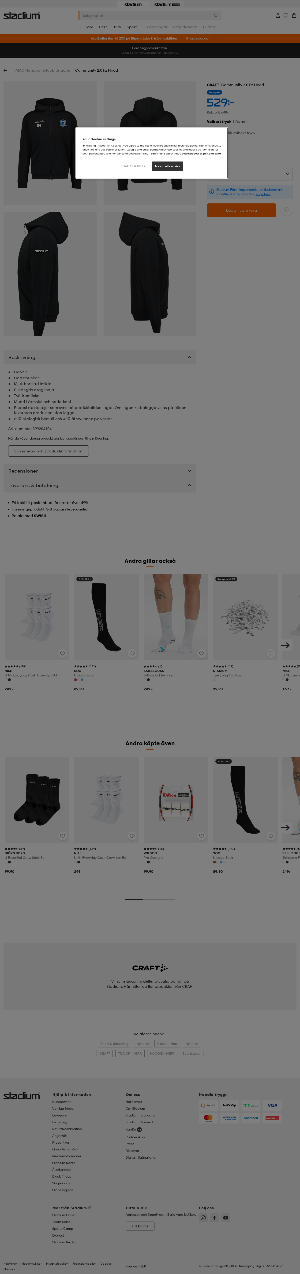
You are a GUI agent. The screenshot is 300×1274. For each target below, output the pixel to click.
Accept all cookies (167, 166)
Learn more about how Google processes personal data (186, 153)
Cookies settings (133, 166)
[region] (151, 153)
